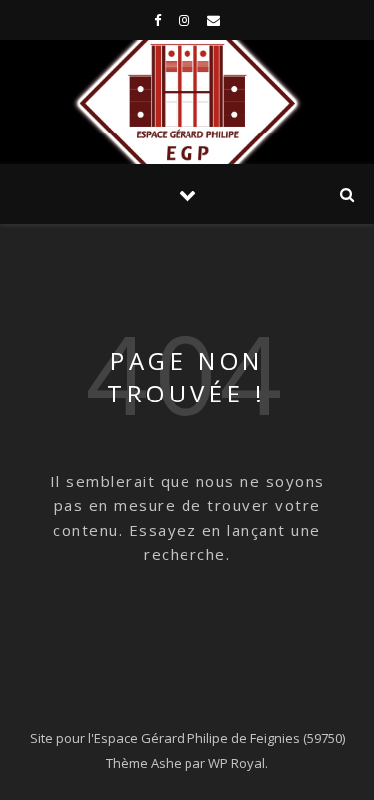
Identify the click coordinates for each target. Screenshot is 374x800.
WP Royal (236, 763)
